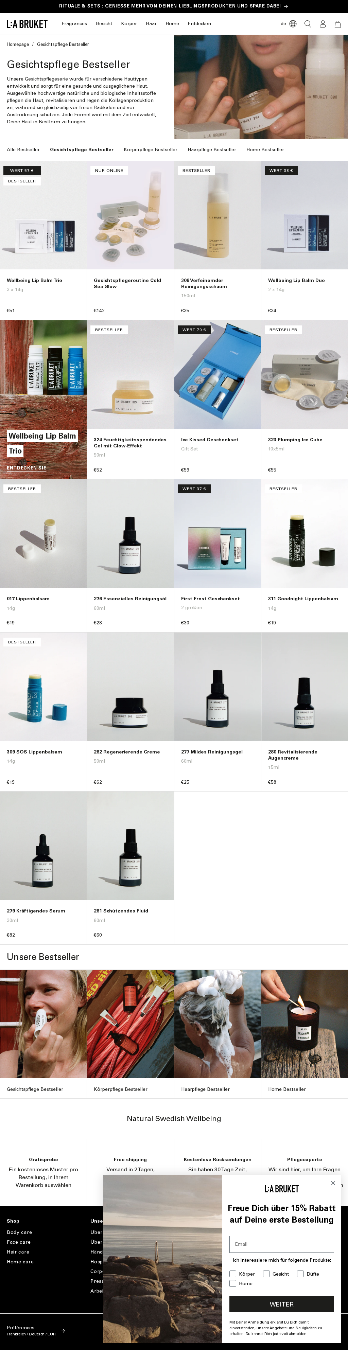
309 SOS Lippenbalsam (34, 752)
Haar (151, 23)
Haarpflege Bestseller (212, 150)
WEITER (282, 1304)
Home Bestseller (265, 150)
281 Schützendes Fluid (121, 911)
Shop (13, 1221)
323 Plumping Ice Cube (295, 440)
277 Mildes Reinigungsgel (212, 752)
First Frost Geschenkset (210, 599)
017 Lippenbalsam (28, 599)
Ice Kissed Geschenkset (210, 440)
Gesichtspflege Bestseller (82, 150)
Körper (129, 23)
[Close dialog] (333, 1183)
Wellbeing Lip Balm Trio (34, 280)
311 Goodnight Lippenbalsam (303, 599)
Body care (19, 1232)
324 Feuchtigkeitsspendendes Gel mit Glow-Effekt (130, 443)
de (283, 23)
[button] (74, 24)
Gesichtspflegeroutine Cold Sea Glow (127, 283)
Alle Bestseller (23, 150)
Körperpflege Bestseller (150, 150)
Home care (20, 1262)
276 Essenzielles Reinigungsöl (130, 599)
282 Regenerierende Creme (127, 752)
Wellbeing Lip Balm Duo (296, 280)
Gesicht (104, 23)
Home (172, 23)
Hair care (18, 1252)
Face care (19, 1242)
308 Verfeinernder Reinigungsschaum (204, 283)
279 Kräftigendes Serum (36, 911)
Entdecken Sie (26, 467)
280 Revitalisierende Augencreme (292, 755)
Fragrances (74, 23)
